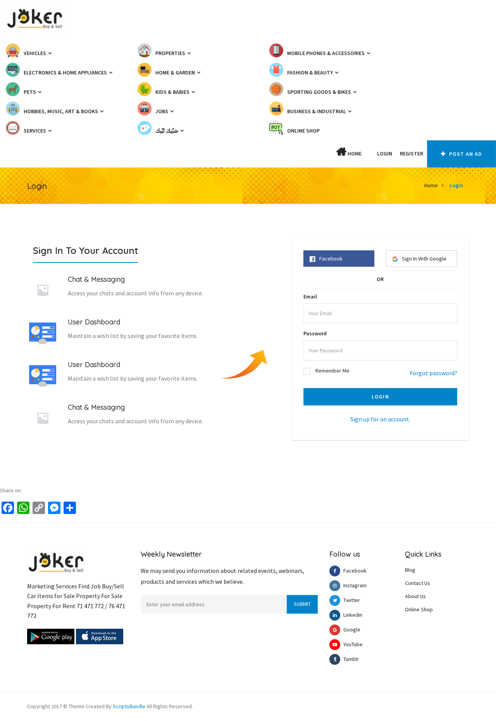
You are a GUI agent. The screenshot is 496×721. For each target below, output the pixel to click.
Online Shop (419, 609)
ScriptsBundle (129, 706)
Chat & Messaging (96, 279)
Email (310, 296)
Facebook (331, 258)
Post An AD (465, 153)
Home (354, 153)
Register (411, 153)
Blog (410, 569)
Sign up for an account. (380, 419)
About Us (415, 596)
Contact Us (417, 583)
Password (315, 333)
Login (384, 153)
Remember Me (332, 370)
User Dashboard (94, 321)
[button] (369, 153)
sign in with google (424, 258)
